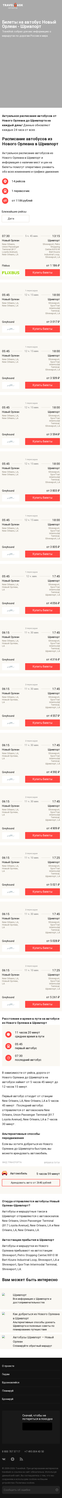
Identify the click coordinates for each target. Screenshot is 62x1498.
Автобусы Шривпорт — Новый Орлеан (33, 1339)
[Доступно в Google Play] (37, 1426)
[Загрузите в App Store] (37, 1436)
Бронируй (7, 1399)
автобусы (13, 8)
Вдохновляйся (10, 1382)
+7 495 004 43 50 (34, 1451)
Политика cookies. (25, 1482)
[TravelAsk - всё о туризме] (13, 5)
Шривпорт (20, 1295)
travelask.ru (7, 1472)
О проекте (8, 1366)
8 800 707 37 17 (11, 1451)
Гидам (5, 1374)
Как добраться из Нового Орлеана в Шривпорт (36, 1316)
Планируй (7, 1390)
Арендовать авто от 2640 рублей (31, 1182)
